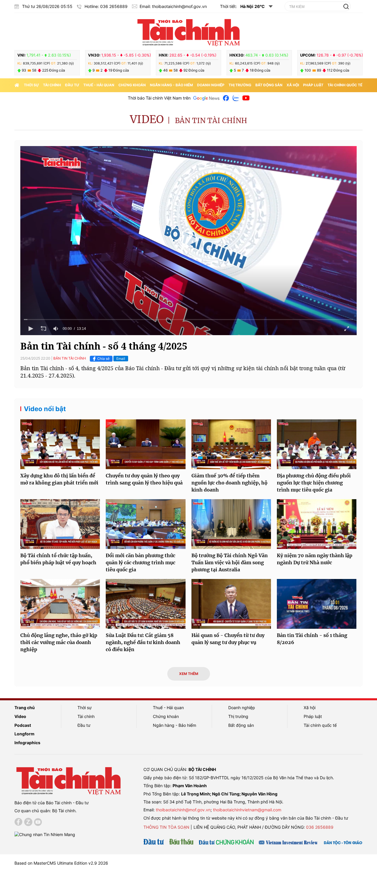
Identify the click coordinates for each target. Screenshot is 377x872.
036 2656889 (319, 827)
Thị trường (240, 85)
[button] (188, 240)
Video (147, 119)
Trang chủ (24, 707)
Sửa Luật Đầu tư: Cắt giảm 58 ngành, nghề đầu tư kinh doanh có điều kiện (143, 642)
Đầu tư (72, 85)
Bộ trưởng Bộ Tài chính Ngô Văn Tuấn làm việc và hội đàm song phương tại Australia (229, 562)
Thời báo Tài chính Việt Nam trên (159, 97)
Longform (24, 733)
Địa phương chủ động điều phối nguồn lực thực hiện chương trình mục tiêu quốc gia (314, 483)
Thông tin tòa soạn (166, 827)
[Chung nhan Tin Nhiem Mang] (44, 834)
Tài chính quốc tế (345, 85)
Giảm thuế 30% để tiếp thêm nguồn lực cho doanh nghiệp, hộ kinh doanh (229, 483)
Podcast (22, 725)
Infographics (27, 742)
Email (120, 358)
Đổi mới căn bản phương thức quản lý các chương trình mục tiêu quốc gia (140, 562)
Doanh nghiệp (210, 85)
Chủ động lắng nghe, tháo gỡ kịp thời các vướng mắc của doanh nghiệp (58, 642)
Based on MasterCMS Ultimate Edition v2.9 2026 (61, 863)
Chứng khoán (132, 85)
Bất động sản (268, 85)
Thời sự (31, 85)
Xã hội (293, 85)
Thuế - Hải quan (98, 85)
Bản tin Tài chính (211, 120)
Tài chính (52, 85)
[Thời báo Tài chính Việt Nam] (188, 31)
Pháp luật (313, 85)
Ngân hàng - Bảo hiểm (171, 85)
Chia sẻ (103, 358)
